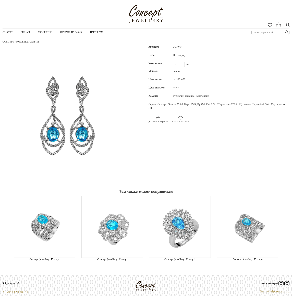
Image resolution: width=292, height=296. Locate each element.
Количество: (155, 63)
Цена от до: (155, 79)
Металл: (153, 71)
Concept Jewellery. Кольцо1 (179, 259)
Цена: (152, 55)
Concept (7, 32)
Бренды (25, 32)
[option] (73, 115)
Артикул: (154, 47)
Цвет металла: (157, 88)
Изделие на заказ (71, 32)
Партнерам (96, 32)
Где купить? (11, 283)
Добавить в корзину (158, 122)
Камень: (153, 96)
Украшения (45, 32)
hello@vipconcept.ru (274, 291)
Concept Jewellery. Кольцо (44, 259)
